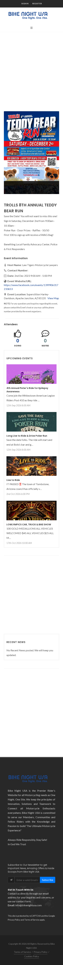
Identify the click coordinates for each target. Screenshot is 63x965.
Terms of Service (31, 919)
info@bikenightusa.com (28, 905)
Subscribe (47, 879)
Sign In (24, 3)
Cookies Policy (31, 956)
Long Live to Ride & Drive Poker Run (26, 435)
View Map (53, 298)
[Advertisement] (31, 69)
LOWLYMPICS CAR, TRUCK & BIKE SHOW (28, 524)
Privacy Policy (14, 919)
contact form (23, 901)
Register (37, 3)
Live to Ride (13, 480)
